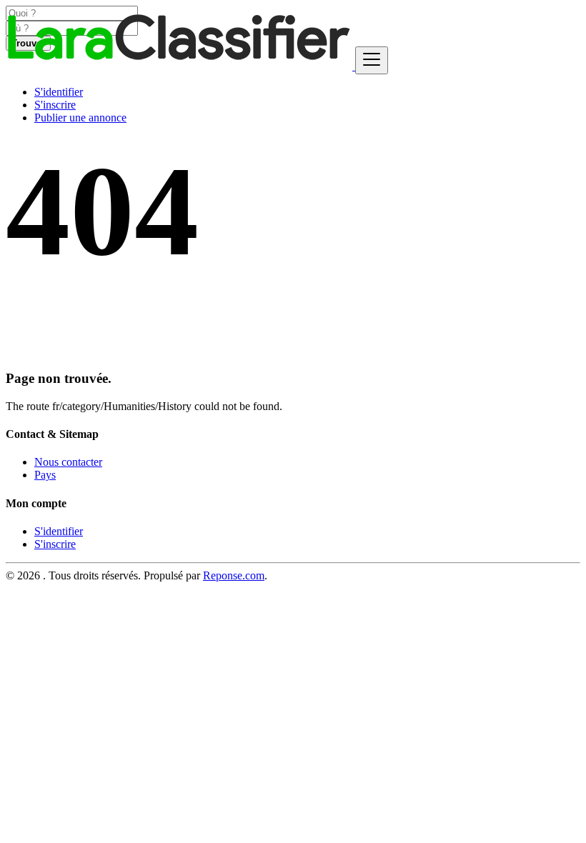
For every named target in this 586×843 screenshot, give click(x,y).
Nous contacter (68, 462)
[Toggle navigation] (371, 60)
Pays (45, 475)
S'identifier (58, 92)
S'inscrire (55, 105)
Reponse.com (233, 575)
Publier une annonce (80, 117)
